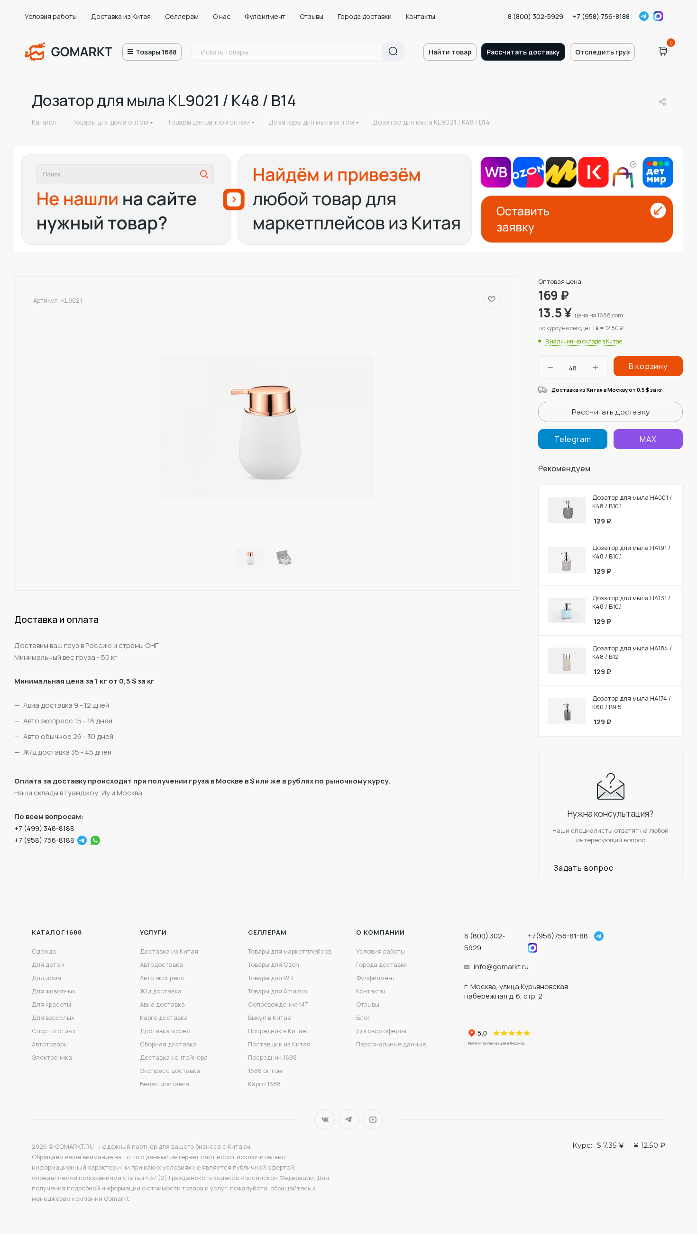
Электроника (52, 1057)
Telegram (644, 16)
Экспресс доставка (170, 1070)
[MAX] (648, 439)
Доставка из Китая (121, 16)
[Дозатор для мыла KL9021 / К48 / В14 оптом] (267, 427)
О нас (221, 16)
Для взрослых (53, 1017)
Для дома (46, 977)
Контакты (420, 16)
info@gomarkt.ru (501, 967)
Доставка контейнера (174, 1057)
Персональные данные (391, 1044)
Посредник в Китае (277, 1031)
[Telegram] (82, 840)
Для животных (53, 991)
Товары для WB (270, 977)
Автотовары (50, 1044)
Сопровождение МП (278, 1004)
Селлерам (182, 16)
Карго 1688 (264, 1084)
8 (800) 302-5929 (535, 16)
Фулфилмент (265, 16)
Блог (363, 1017)
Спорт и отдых (54, 1031)
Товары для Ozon (273, 964)
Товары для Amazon (277, 991)
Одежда (44, 951)
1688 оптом (265, 1070)
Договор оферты (381, 1031)
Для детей (48, 964)
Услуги (153, 932)
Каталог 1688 (57, 932)
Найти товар (450, 51)
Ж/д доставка (161, 991)
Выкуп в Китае (269, 1017)
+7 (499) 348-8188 (44, 828)
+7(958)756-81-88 (558, 936)
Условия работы (51, 16)
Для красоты (51, 1004)
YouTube (373, 1119)
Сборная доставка (168, 1044)
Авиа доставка (162, 1004)
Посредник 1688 (272, 1057)
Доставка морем (165, 1031)
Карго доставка (164, 1017)
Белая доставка (164, 1084)
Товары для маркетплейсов (289, 951)
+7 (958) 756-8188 (601, 16)
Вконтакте (324, 1119)
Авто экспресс (162, 977)
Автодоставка (161, 964)
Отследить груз (602, 51)
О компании (380, 932)
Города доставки (365, 16)
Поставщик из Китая (279, 1044)
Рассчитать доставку (523, 51)
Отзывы (311, 16)
